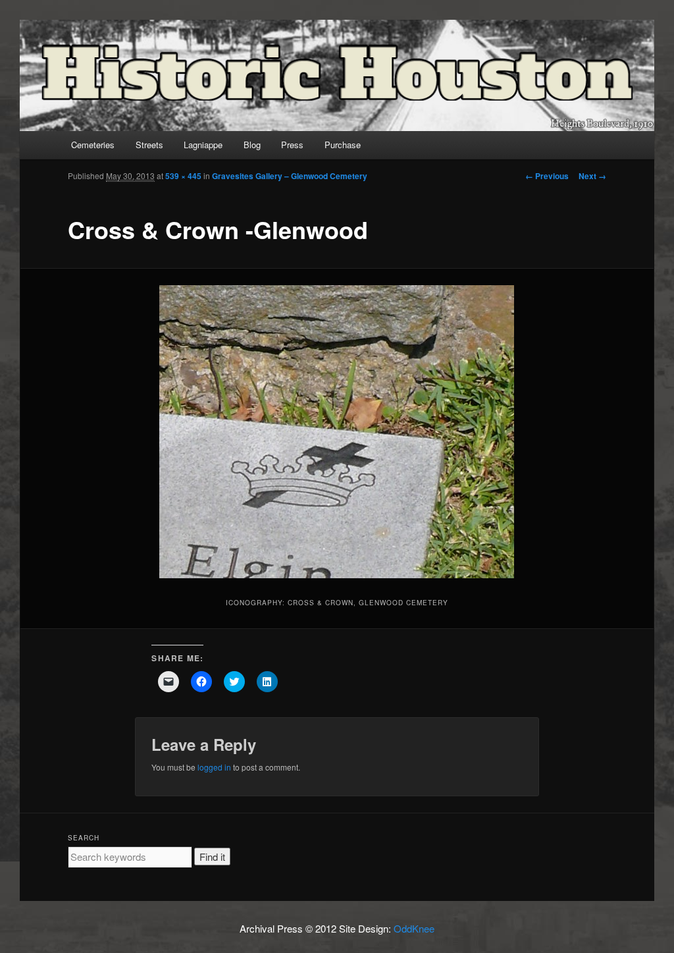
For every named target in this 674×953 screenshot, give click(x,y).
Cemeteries (93, 144)
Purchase (342, 144)
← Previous (547, 176)
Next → (592, 176)
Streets (149, 144)
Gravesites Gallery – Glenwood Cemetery (289, 176)
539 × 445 (183, 176)
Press (292, 144)
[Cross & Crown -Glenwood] (337, 431)
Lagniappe (203, 144)
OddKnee (414, 928)
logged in (214, 767)
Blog (252, 144)
